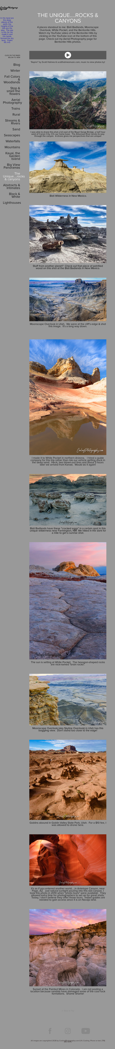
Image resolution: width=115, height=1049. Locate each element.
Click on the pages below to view (12, 56)
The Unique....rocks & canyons (14, 176)
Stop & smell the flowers (13, 91)
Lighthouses (12, 202)
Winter (15, 70)
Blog (16, 64)
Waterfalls (13, 141)
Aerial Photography (12, 101)
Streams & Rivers (12, 122)
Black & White (14, 195)
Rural (16, 114)
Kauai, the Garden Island (12, 156)
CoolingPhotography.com (9, 8)
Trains (15, 108)
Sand (16, 129)
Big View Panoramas (12, 166)
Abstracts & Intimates (11, 186)
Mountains (12, 147)
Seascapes (12, 135)
